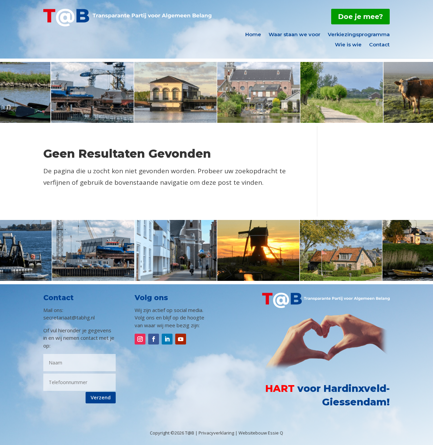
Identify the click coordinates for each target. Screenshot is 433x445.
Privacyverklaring (216, 433)
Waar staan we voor (294, 35)
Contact (379, 45)
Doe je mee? (360, 17)
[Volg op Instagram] (140, 339)
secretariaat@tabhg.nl (69, 317)
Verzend (101, 397)
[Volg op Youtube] (180, 339)
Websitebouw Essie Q (260, 433)
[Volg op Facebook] (153, 339)
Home (253, 35)
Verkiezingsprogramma (359, 35)
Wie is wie (348, 45)
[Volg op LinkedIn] (167, 339)
